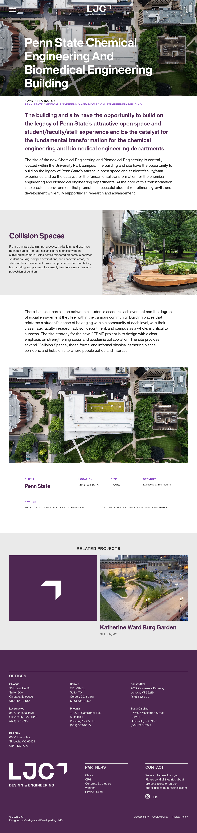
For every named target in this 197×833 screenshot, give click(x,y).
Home (29, 100)
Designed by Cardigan (22, 820)
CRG (88, 779)
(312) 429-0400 (19, 700)
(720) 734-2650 (80, 700)
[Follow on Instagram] (147, 797)
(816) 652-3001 (140, 696)
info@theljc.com (177, 787)
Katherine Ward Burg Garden (138, 627)
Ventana (90, 787)
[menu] (12, 10)
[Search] (185, 10)
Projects (45, 100)
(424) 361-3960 (19, 721)
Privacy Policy (180, 816)
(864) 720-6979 (141, 725)
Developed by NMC (51, 820)
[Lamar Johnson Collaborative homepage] (99, 10)
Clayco (89, 775)
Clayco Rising (94, 791)
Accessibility (141, 816)
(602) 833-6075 (80, 725)
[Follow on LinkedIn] (155, 797)
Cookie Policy (160, 816)
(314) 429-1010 (18, 745)
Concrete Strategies (98, 783)
